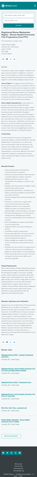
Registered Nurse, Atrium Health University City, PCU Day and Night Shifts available (18, 369)
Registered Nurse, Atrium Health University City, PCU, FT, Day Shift (18, 395)
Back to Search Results (11, 436)
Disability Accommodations (23, 474)
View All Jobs (18, 466)
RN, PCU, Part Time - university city (14, 408)
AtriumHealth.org (18, 470)
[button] (3, 59)
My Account (18, 464)
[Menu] (35, 6)
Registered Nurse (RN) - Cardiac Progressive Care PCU (17, 356)
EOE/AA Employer (9, 474)
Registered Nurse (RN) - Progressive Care (16, 382)
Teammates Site (18, 468)
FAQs (20, 476)
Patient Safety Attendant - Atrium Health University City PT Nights (15, 420)
